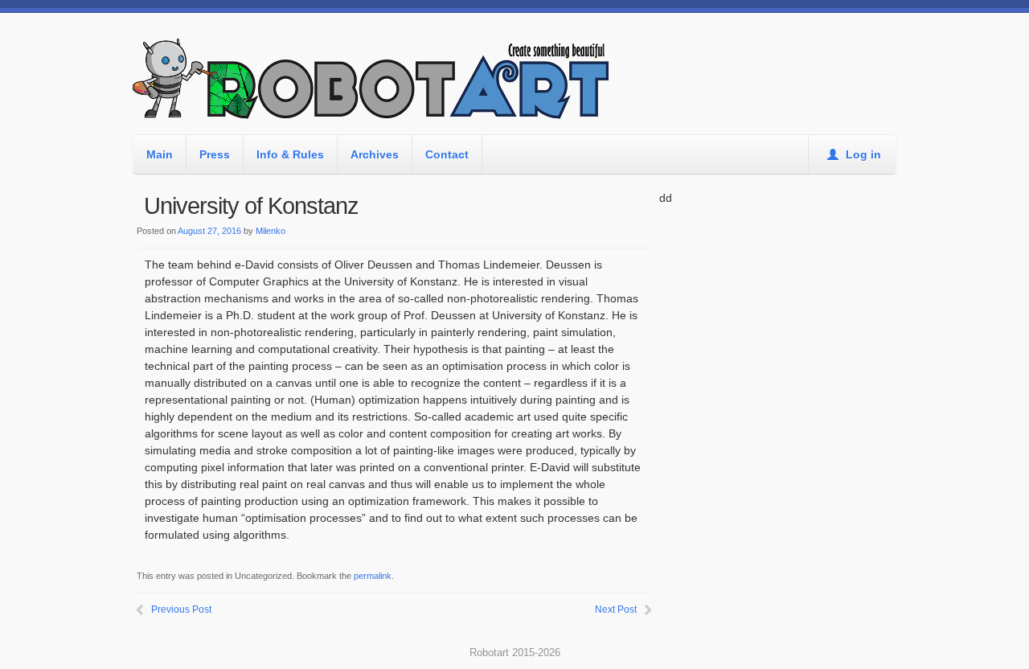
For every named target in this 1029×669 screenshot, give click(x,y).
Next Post (616, 609)
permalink (373, 576)
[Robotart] (374, 85)
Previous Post (181, 609)
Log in (861, 154)
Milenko (270, 231)
